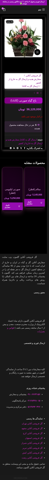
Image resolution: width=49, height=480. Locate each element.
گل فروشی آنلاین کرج (33, 433)
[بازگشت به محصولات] (37, 93)
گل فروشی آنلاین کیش (32, 453)
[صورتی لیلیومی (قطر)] (12, 178)
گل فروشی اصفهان (34, 438)
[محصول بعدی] (34, 93)
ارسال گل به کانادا (30, 86)
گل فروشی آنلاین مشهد (32, 428)
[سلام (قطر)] (35, 178)
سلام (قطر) (35, 189)
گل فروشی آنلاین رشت (32, 458)
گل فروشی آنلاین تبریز (32, 448)
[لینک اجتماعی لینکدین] (14, 148)
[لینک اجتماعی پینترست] (17, 148)
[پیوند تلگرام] (11, 148)
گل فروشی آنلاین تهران (32, 423)
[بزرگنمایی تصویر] (37, 52)
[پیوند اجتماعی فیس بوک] (24, 148)
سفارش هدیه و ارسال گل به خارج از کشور (25, 81)
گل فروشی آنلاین (33, 75)
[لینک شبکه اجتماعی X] (21, 148)
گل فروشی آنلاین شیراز (32, 443)
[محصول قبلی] (40, 93)
